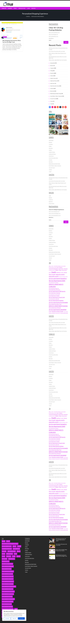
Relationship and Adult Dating (55, 93)
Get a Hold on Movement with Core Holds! (57, 51)
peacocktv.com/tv (54, 276)
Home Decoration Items (54, 85)
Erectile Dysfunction (52, 270)
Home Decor (52, 83)
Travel (15, 8)
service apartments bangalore (58, 278)
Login (28, 8)
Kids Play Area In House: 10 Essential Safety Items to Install (61, 539)
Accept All (21, 618)
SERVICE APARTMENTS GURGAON (56, 285)
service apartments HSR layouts (57, 291)
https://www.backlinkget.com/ (54, 213)
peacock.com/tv (60, 274)
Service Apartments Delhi (57, 281)
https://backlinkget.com (53, 34)
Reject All (14, 618)
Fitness (60, 270)
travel (50, 311)
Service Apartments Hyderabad (54, 293)
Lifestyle (51, 88)
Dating (51, 70)
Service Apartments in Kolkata (54, 295)
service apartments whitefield (57, 309)
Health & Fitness (53, 78)
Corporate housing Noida (53, 268)
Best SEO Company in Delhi (52, 267)
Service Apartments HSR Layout (54, 289)
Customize (7, 618)
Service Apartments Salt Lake (55, 307)
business (60, 267)
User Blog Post (22, 8)
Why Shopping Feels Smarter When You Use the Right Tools (11, 41)
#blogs (50, 411)
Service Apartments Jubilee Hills (54, 444)
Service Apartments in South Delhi (57, 297)
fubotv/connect (64, 270)
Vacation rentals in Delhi (57, 311)
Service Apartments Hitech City (54, 288)
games (50, 272)
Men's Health (52, 274)
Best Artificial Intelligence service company (60, 411)
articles (52, 411)
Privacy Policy (51, 203)
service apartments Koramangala (58, 302)
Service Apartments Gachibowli (53, 282)
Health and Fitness (53, 80)
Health (53, 272)
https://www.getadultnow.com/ (55, 215)
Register (33, 8)
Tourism (51, 101)
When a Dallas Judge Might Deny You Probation (58, 59)
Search (50, 40)
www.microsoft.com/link (64, 313)
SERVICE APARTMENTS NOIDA (58, 306)
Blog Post (51, 201)
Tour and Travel (53, 98)
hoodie (62, 272)
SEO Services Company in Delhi (63, 276)
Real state (52, 91)
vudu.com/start (66, 311)
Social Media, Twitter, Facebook (56, 96)
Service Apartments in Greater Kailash (54, 294)
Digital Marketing (60, 268)
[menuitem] (4, 8)
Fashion (51, 75)
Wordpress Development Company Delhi (54, 313)
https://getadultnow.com (53, 36)
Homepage (28, 16)
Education (52, 73)
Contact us (51, 199)
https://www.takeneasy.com (54, 211)
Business (10, 8)
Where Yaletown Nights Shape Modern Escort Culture (61, 550)
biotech (58, 267)
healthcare (58, 272)
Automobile (52, 63)
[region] (14, 615)
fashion (56, 270)
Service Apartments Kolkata (56, 300)
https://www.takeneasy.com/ (54, 32)
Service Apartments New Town (55, 304)
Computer (4, 8)
